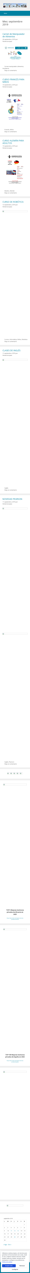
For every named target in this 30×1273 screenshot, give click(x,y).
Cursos (6, 339)
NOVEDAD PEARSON (12, 499)
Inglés (6, 488)
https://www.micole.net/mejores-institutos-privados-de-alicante (15, 919)
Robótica (24, 339)
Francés (6, 130)
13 (18, 1231)
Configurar (15, 1269)
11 (11, 1231)
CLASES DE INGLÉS (11, 350)
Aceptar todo (9, 1265)
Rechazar (22, 1265)
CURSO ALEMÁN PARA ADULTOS (13, 141)
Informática (13, 339)
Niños (12, 130)
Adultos (6, 191)
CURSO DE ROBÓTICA (13, 201)
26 (14, 1237)
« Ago (5, 1245)
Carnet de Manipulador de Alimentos (13, 35)
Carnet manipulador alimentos (14, 66)
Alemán (12, 191)
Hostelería (5, 68)
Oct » (9, 1245)
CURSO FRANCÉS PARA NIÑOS (13, 80)
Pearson (11, 762)
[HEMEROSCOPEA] (15, 5)
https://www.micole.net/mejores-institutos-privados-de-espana (15, 1061)
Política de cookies (7, 1262)
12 (14, 1231)
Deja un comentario (10, 70)
